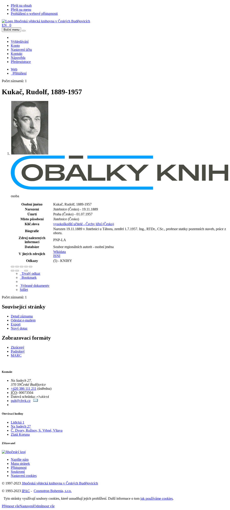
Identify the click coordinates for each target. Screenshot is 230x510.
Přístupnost (19, 467)
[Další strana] (26, 270)
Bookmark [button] (28, 277)
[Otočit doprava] (17, 270)
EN (4, 25)
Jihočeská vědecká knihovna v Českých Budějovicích (60, 483)
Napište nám (20, 459)
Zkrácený (17, 347)
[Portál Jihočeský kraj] (19, 452)
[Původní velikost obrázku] (21, 266)
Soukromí (18, 472)
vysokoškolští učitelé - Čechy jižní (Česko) (83, 224)
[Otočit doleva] (12, 270)
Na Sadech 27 (21, 426)
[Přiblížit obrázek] (12, 266)
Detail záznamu (22, 316)
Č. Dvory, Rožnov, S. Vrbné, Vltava (36, 430)
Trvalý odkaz (30, 273)
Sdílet (24, 289)
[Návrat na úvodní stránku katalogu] (46, 21)
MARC (16, 355)
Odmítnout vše (44, 506)
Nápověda (18, 58)
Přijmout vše (11, 506)
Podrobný (18, 351)
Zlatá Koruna (20, 434)
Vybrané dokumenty (34, 285)
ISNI (56, 256)
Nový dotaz (19, 328)
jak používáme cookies (156, 498)
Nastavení (27, 506)
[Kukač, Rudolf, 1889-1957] (30, 153)
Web (14, 69)
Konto (15, 45)
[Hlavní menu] (24, 30)
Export (15, 324)
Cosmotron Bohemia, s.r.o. (53, 491)
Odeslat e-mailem (23, 320)
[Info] (30, 266)
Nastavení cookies (24, 476)
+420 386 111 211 (23, 388)
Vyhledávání (20, 41)
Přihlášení (19, 73)
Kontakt (16, 54)
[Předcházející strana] (21, 270)
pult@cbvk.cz (21, 401)
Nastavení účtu (21, 49)
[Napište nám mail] (35, 401)
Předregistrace (21, 62)
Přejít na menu (21, 9)
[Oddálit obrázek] (17, 266)
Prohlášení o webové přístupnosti (34, 13)
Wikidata (59, 252)
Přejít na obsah (21, 5)
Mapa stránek (20, 463)
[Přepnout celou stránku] (26, 266)
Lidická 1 (17, 422)
